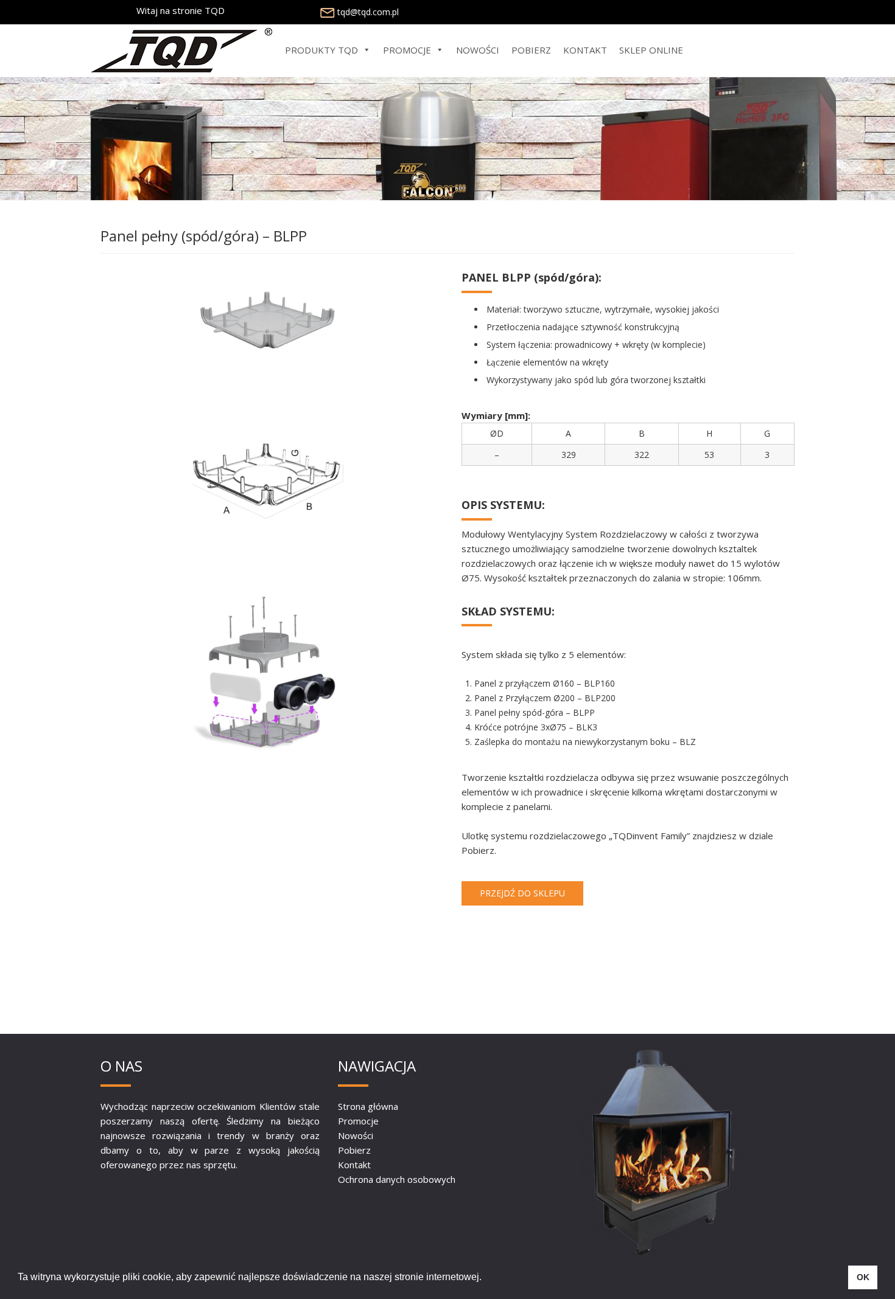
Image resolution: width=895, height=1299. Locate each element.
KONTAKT (585, 50)
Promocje (358, 1121)
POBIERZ (531, 50)
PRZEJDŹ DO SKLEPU (522, 893)
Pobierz (354, 1150)
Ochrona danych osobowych (396, 1179)
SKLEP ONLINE (651, 50)
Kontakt (354, 1165)
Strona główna (368, 1106)
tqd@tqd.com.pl (368, 12)
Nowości (355, 1135)
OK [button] (863, 1277)
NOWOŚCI (477, 50)
